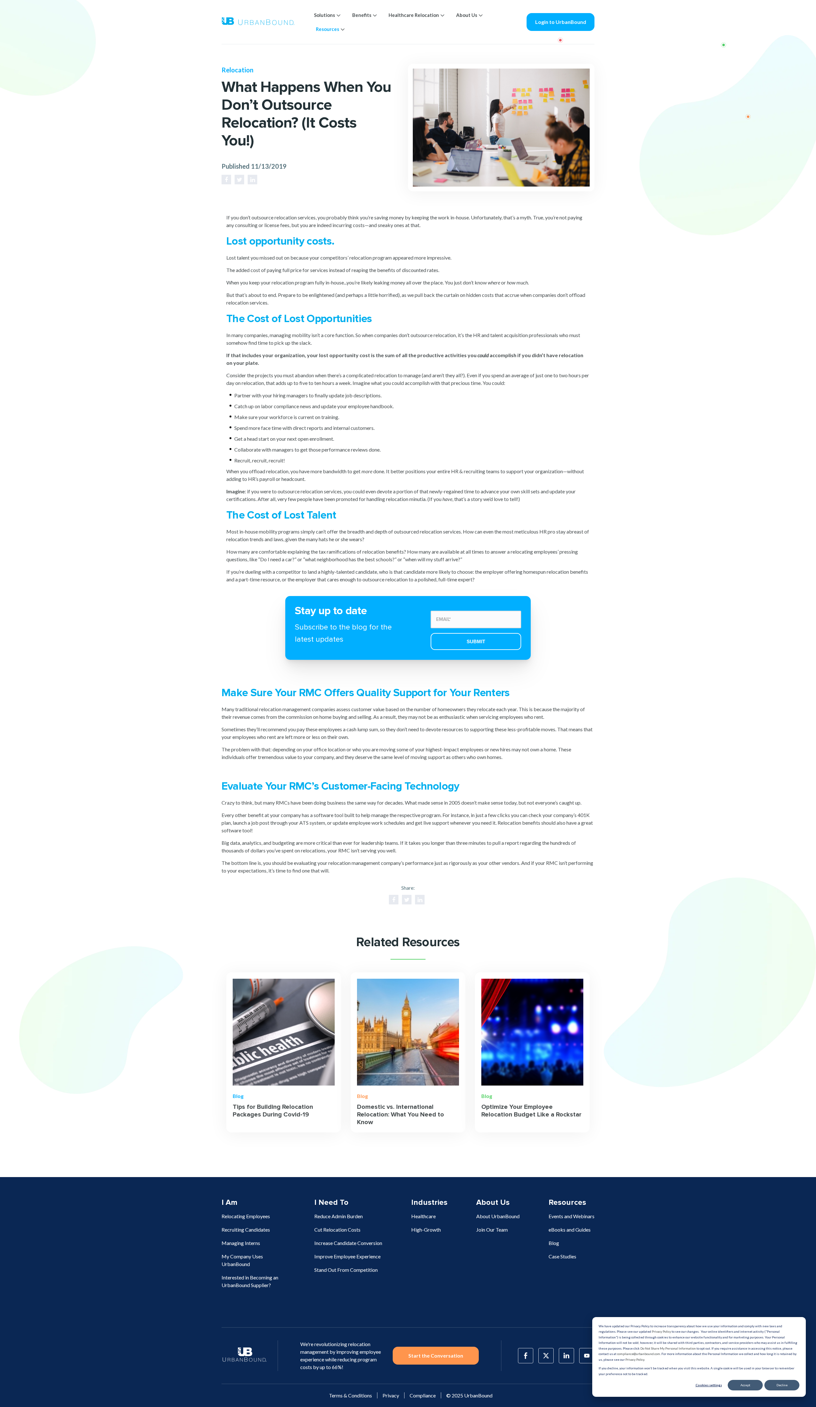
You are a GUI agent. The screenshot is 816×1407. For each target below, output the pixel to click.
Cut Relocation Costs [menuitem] (337, 1230)
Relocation (237, 70)
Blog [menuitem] (554, 1243)
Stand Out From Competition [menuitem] (346, 1270)
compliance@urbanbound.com (638, 1354)
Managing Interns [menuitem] (241, 1243)
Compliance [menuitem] (423, 1395)
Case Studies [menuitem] (562, 1256)
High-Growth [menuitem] (426, 1230)
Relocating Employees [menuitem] (246, 1216)
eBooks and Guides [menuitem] (570, 1230)
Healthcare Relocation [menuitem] (414, 15)
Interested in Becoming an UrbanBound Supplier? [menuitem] (250, 1281)
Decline (782, 1385)
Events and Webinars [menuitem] (571, 1216)
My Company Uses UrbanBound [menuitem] (242, 1260)
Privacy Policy (661, 1331)
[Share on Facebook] (226, 179)
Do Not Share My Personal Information (668, 1348)
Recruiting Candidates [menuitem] (246, 1230)
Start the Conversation (435, 1355)
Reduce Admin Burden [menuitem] (338, 1216)
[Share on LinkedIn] (252, 179)
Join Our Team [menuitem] (492, 1230)
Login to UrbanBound (560, 22)
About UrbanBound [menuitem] (498, 1216)
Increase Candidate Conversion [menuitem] (348, 1243)
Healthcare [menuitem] (423, 1216)
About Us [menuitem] (466, 15)
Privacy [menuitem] (390, 1395)
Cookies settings (709, 1385)
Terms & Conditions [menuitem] (350, 1395)
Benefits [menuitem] (361, 15)
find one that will (310, 870)
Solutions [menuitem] (324, 15)
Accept (745, 1385)
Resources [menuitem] (327, 29)
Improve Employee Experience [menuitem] (347, 1256)
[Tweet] (239, 179)
